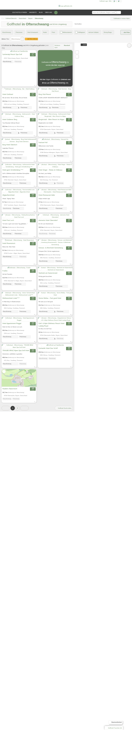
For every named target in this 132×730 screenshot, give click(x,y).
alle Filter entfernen (32, 39)
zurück (84, 44)
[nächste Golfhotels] (24, 408)
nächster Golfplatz (93, 32)
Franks (4, 271)
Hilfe (110, 1)
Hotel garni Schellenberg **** (12, 170)
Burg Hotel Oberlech (9, 145)
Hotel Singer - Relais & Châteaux (50, 170)
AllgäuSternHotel (8, 195)
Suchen (119, 12)
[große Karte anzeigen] (76, 52)
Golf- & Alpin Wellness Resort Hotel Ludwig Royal (51, 324)
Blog (41, 12)
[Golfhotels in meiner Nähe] (77, 56)
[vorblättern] (31, 90)
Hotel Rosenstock (8, 243)
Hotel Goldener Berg (9, 119)
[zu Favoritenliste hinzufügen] (4, 52)
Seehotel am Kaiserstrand (48, 273)
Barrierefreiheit (116, 722)
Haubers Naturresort (9, 389)
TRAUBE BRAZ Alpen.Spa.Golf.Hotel (15, 350)
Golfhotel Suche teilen (64, 408)
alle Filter (126, 32)
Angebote (33, 12)
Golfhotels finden (19, 12)
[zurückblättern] (6, 90)
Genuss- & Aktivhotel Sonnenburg (51, 248)
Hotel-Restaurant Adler (47, 195)
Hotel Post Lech (8, 220)
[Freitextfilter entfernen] (115, 12)
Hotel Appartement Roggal (11, 323)
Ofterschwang (15, 39)
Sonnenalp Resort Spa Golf (12, 54)
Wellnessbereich (67, 32)
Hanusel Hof (43, 142)
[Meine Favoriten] (56, 12)
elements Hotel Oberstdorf (48, 220)
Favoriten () (115, 728)
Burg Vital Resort (45, 94)
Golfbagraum (81, 32)
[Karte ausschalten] (129, 45)
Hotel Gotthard (7, 94)
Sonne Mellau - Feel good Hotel (50, 298)
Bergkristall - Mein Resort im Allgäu (51, 119)
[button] (6, 408)
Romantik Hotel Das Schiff (48, 348)
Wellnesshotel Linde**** (11, 298)
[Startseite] (2, 18)
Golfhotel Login (103, 1)
